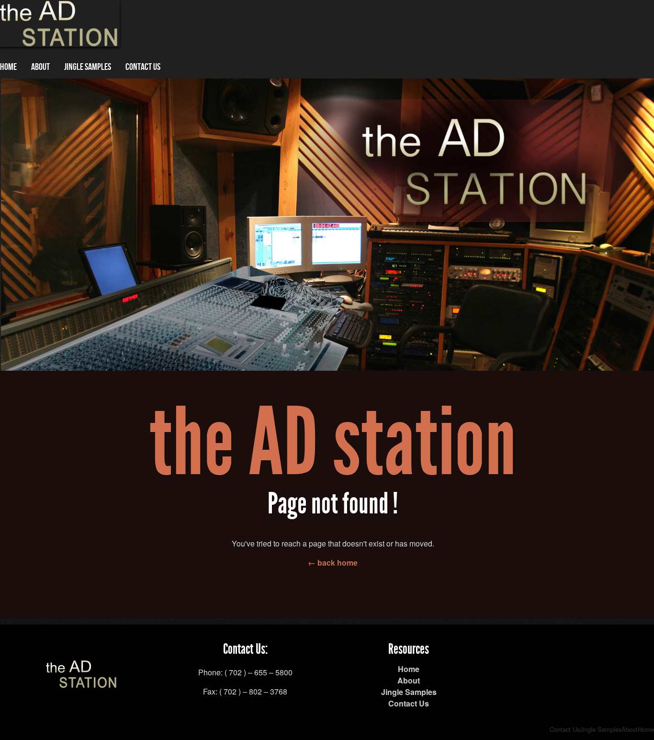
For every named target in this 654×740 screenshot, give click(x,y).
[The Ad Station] (82, 682)
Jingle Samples (87, 67)
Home (8, 67)
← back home (333, 562)
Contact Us (142, 67)
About (40, 67)
